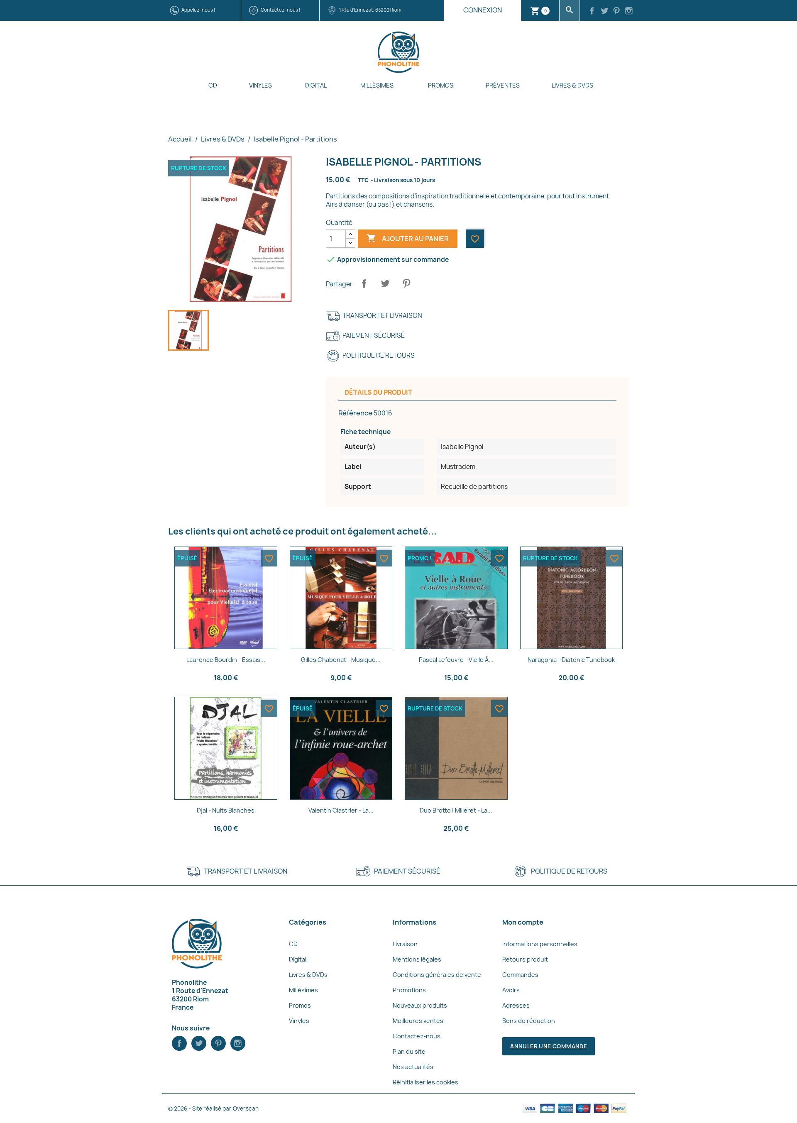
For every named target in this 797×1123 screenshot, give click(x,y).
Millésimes (377, 85)
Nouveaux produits (420, 1005)
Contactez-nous (416, 1036)
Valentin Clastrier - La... (341, 810)
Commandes (520, 975)
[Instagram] (629, 11)
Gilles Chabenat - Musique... (341, 660)
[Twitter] (604, 11)
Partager (364, 283)
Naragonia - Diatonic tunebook (571, 660)
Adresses (516, 1005)
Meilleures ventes (418, 1021)
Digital (316, 85)
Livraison (405, 944)
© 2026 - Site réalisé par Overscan (213, 1108)
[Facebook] (592, 11)
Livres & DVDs (572, 85)
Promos (440, 85)
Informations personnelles (539, 944)
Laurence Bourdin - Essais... (225, 660)
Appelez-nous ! (198, 10)
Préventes (503, 85)
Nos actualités (413, 1067)
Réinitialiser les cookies (425, 1082)
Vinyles (260, 85)
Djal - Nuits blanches (225, 810)
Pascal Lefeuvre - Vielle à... (456, 660)
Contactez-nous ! (281, 10)
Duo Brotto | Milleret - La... (456, 810)
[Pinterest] (617, 11)
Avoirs (511, 990)
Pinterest (406, 283)
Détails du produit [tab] (378, 392)
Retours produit (525, 959)
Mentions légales (417, 959)
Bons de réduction (528, 1021)
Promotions (409, 990)
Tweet (385, 283)
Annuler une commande (548, 1046)
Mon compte (522, 922)
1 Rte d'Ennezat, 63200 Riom (370, 10)
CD (212, 85)
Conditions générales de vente (437, 975)
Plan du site (409, 1051)
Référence (355, 413)
